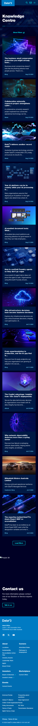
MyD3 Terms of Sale (8, 711)
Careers (22, 644)
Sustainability (6, 650)
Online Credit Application (10, 703)
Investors (6, 671)
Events (5, 683)
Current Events (7, 686)
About (5, 644)
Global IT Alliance (7, 700)
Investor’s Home (7, 677)
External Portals (7, 695)
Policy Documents (8, 705)
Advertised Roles (24, 647)
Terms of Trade (7, 708)
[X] (8, 636)
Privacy (4, 719)
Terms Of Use (12, 719)
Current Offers (23, 675)
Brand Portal (6, 666)
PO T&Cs (21, 705)
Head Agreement (23, 700)
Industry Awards (7, 658)
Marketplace (24, 671)
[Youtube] (13, 636)
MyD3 (4, 663)
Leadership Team (7, 660)
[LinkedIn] (3, 636)
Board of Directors (8, 675)
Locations (5, 647)
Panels (20, 703)
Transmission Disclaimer (25, 708)
